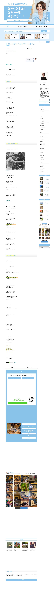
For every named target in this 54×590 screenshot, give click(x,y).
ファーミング (41, 171)
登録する (17, 402)
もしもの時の (41, 159)
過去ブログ (40, 26)
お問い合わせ (46, 26)
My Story (44, 102)
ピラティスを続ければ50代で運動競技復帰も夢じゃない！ (25, 550)
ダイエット (41, 148)
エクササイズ (41, 139)
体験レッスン (28, 377)
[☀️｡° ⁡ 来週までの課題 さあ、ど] (33, 487)
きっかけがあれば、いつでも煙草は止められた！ (33, 550)
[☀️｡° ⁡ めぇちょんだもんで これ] (9, 479)
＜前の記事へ (12, 367)
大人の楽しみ (41, 168)
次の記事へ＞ (29, 367)
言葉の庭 (41, 166)
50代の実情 (41, 150)
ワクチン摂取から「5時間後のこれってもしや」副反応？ (9, 550)
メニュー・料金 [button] (31, 26)
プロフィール (25, 26)
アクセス (36, 26)
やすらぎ (6, 26)
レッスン (41, 118)
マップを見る (28, 431)
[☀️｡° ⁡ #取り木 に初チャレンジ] (25, 487)
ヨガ (40, 116)
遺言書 (41, 162)
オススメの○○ (41, 111)
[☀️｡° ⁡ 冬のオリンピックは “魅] (33, 495)
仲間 (40, 132)
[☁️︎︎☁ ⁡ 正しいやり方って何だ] (17, 479)
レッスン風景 (41, 121)
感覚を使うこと (41, 109)
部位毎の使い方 (42, 144)
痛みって (41, 136)
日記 (40, 157)
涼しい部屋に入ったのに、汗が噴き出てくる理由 (44, 36)
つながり (41, 129)
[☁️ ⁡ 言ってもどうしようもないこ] (9, 503)
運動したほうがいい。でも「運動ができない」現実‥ (14, 36)
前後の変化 (41, 123)
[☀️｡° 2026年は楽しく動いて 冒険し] (25, 503)
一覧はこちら (44, 31)
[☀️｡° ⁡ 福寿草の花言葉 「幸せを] (33, 503)
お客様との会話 (41, 125)
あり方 (41, 152)
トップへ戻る (20, 26)
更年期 (41, 141)
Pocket (15, 50)
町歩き (41, 169)
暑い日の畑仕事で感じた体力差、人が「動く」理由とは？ (17, 550)
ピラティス (30, 48)
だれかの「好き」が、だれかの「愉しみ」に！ (29, 36)
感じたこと (41, 155)
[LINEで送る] (10, 50)
